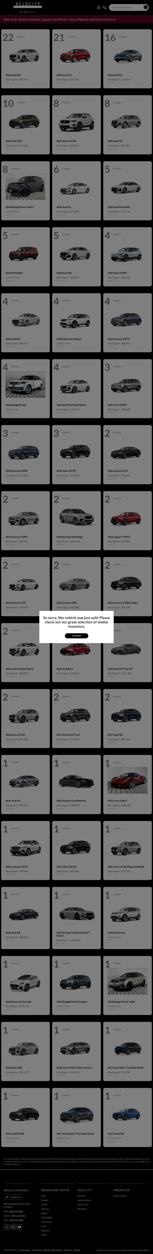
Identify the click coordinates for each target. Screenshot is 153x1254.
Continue (76, 635)
